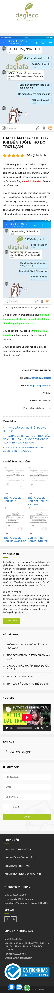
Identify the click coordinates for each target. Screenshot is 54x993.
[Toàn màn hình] (46, 727)
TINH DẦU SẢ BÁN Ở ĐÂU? (21, 676)
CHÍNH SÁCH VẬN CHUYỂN (19, 857)
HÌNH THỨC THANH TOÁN (18, 849)
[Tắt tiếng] (42, 727)
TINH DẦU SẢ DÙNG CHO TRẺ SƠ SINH (28, 683)
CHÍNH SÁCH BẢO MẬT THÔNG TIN (23, 874)
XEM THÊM (11, 620)
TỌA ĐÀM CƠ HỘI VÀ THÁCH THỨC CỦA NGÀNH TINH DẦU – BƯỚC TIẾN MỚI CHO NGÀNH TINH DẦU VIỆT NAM (26, 439)
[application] (27, 717)
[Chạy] (7, 727)
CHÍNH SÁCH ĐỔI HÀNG (17, 866)
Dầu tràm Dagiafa (21, 752)
